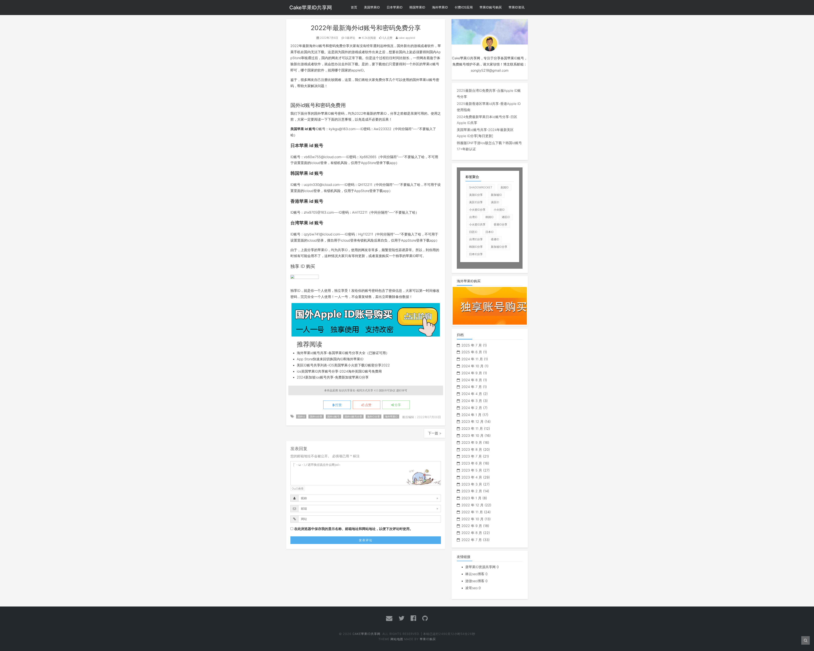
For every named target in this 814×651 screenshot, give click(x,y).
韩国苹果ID (417, 7)
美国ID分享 (476, 194)
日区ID (473, 232)
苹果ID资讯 (516, 7)
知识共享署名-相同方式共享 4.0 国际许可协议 (367, 390)
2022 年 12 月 (472, 505)
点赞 (367, 405)
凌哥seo (471, 588)
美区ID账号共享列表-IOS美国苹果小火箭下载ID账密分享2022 (343, 365)
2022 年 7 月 (471, 540)
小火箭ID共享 (477, 224)
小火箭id (499, 209)
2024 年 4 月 (471, 394)
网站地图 (396, 639)
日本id (489, 232)
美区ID (495, 202)
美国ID (504, 187)
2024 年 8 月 (471, 380)
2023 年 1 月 (471, 498)
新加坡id (496, 194)
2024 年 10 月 (472, 366)
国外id (301, 416)
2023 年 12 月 (472, 421)
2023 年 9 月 (471, 442)
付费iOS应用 (464, 7)
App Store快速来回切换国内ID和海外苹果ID (330, 359)
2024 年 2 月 (471, 408)
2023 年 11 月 (472, 428)
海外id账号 (317, 46)
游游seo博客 (474, 581)
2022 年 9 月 (471, 526)
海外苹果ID (440, 7)
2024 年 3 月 (471, 401)
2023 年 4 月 (471, 477)
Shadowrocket (480, 187)
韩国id (489, 217)
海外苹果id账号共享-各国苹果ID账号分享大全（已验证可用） (343, 353)
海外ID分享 (373, 416)
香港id (495, 239)
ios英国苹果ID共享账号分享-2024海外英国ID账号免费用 (339, 371)
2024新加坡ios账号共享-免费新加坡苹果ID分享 (333, 377)
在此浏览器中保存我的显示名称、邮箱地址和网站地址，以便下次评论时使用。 (353, 529)
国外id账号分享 (353, 416)
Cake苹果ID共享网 (310, 7)
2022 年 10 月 (472, 519)
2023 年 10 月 (472, 435)
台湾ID (473, 217)
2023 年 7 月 (471, 456)
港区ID (506, 217)
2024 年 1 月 (471, 415)
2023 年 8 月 (471, 449)
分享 (397, 405)
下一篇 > (434, 433)
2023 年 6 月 (471, 463)
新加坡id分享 (499, 246)
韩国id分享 (476, 246)
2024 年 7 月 (471, 387)
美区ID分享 (476, 202)
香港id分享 (500, 224)
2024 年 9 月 (471, 373)
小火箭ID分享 (477, 209)
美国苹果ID (372, 7)
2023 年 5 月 (471, 470)
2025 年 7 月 (471, 345)
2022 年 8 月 (471, 533)
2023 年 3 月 (471, 484)
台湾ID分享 (476, 239)
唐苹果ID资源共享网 (480, 567)
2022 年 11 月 (472, 512)
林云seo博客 (474, 574)
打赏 (338, 405)
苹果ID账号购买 (490, 7)
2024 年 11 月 (472, 359)
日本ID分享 (476, 254)
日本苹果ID (395, 7)
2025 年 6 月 (471, 352)
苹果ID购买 (428, 639)
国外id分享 (316, 416)
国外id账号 (333, 416)
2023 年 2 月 (471, 491)
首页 (354, 7)
